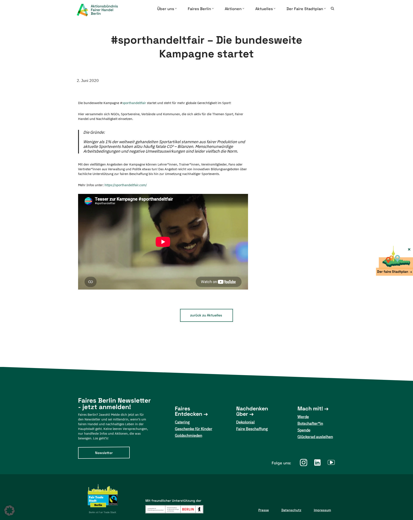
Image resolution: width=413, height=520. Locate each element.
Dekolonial (245, 422)
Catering (182, 422)
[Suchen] (332, 8)
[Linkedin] (317, 462)
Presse (263, 510)
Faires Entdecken (188, 411)
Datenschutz (291, 510)
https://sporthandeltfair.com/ (126, 185)
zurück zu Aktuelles (206, 315)
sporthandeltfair (134, 103)
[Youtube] (331, 462)
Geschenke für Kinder (193, 428)
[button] (176, 8)
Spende (303, 430)
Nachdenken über (252, 411)
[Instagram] (303, 462)
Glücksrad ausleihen (315, 436)
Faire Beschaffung (252, 428)
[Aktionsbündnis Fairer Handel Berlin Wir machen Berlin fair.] (101, 10)
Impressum (322, 510)
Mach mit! (310, 408)
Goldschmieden (188, 435)
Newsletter (104, 453)
